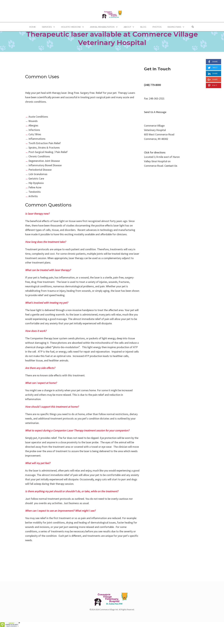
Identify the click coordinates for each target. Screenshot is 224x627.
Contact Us (170, 165)
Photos (157, 27)
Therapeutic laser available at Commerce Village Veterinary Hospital (112, 38)
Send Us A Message (155, 112)
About (127, 27)
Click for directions (154, 152)
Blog (143, 27)
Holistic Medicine (71, 27)
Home (32, 27)
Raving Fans (174, 27)
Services (47, 27)
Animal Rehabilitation (102, 27)
